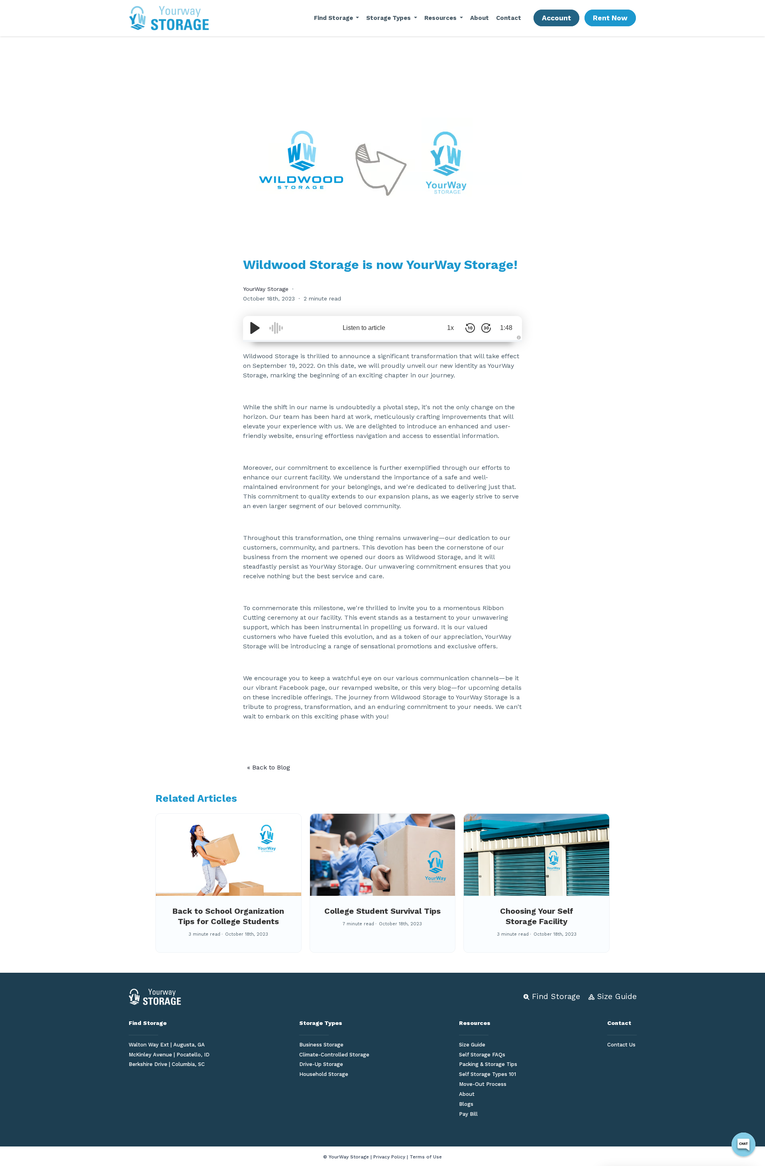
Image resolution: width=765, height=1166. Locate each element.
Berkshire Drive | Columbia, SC (167, 1064)
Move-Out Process (482, 1084)
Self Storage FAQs (482, 1055)
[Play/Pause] (255, 328)
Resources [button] (441, 18)
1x (450, 327)
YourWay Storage (265, 289)
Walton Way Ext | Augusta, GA (167, 1045)
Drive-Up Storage (321, 1064)
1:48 (506, 327)
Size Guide (472, 1045)
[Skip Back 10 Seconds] (470, 328)
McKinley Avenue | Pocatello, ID (169, 1055)
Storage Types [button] (389, 18)
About (479, 18)
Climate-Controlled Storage (334, 1055)
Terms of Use (426, 1157)
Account (556, 18)
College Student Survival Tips (382, 911)
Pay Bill (468, 1114)
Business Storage (321, 1045)
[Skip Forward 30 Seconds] (486, 328)
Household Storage (323, 1074)
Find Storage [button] (334, 18)
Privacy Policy (389, 1157)
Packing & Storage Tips (488, 1064)
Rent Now (610, 18)
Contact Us (621, 1045)
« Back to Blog (268, 767)
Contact (508, 18)
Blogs (466, 1104)
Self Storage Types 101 (487, 1074)
